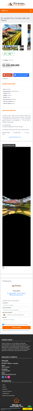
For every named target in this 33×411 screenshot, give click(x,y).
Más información (9, 409)
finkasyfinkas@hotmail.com (17, 294)
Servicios (4, 389)
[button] (29, 26)
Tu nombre (5, 303)
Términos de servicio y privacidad (22, 330)
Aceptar (27, 408)
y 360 (10, 53)
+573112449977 (22, 293)
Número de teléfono (7, 312)
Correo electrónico (7, 307)
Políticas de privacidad (8, 395)
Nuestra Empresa (7, 391)
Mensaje (4, 317)
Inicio (3, 385)
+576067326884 (12, 293)
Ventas (4, 387)
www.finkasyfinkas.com (15, 137)
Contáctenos (5, 393)
